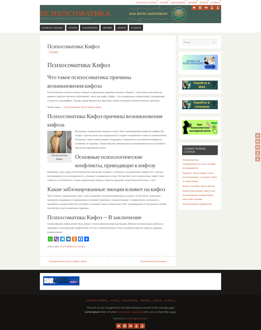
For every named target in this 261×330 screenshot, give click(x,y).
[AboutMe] (257, 153)
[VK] (257, 147)
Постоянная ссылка (72, 246)
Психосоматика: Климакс (154, 261)
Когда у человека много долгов (199, 186)
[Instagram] (257, 141)
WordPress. (142, 318)
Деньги (203, 2)
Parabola (130, 318)
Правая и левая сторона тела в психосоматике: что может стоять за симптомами (200, 177)
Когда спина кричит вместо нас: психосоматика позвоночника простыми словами (199, 195)
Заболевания (177, 2)
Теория (164, 2)
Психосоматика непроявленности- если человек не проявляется (199, 164)
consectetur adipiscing (130, 312)
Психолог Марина (146, 2)
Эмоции (192, 2)
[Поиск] (214, 42)
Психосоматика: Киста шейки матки (83, 107)
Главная (215, 2)
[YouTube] (257, 135)
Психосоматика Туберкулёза (197, 204)
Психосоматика (75, 13)
